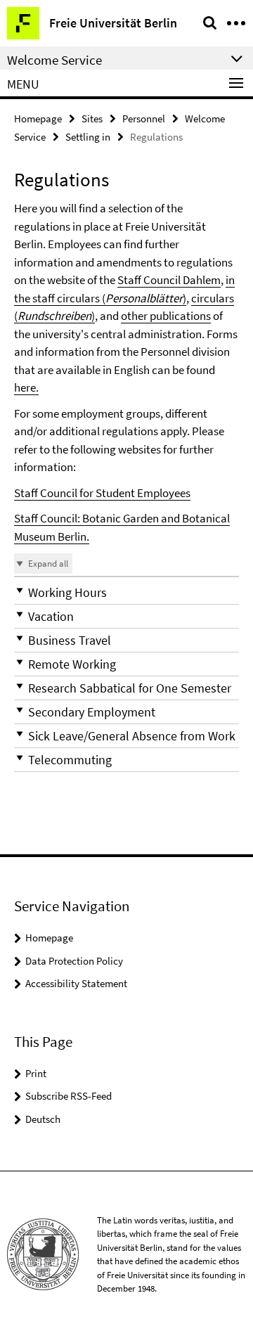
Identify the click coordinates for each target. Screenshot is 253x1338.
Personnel (143, 118)
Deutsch (42, 1119)
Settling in (87, 136)
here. (26, 387)
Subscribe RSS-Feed (68, 1095)
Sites (92, 118)
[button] (126, 592)
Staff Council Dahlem (169, 280)
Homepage (38, 118)
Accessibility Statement (76, 983)
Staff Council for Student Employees (102, 493)
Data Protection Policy (74, 960)
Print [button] (35, 1073)
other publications (166, 315)
